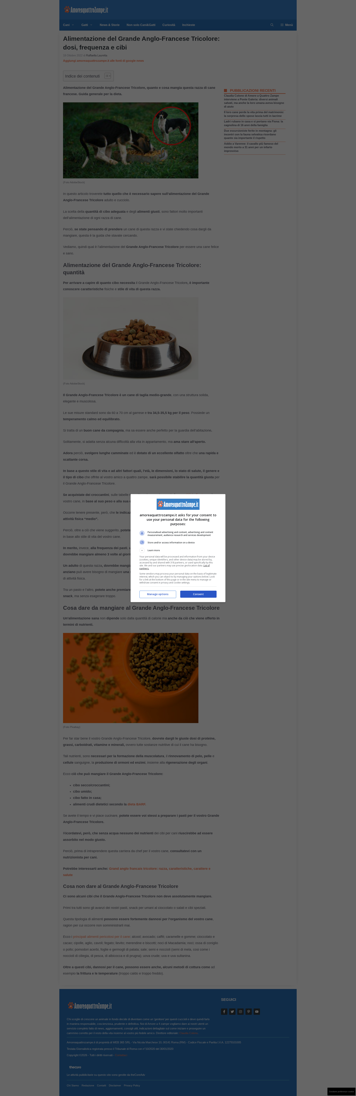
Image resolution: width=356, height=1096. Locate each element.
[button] (178, 550)
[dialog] (178, 548)
